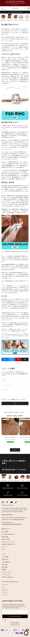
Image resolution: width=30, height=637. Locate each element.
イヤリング (4, 594)
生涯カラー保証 (5, 539)
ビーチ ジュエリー (12, 334)
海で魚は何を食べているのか (14, 469)
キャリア (4, 547)
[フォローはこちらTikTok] (16, 502)
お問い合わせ (5, 559)
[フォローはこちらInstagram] (3, 502)
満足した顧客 (5, 536)
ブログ (3, 549)
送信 (15, 403)
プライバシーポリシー (11, 373)
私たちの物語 (5, 531)
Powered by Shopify (15, 625)
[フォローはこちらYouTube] (11, 502)
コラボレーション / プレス (8, 541)
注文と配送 (4, 564)
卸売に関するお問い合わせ (8, 544)
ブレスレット (5, 589)
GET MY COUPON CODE (15, 616)
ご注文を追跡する (6, 562)
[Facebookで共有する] (5, 359)
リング (3, 587)
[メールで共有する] (25, 359)
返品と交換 (4, 567)
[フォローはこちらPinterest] (7, 502)
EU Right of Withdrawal (7, 577)
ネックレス (4, 584)
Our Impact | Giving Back (8, 534)
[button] (25, 12)
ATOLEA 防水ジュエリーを (16, 323)
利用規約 (22, 373)
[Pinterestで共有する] (18, 359)
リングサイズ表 (5, 574)
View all (15, 449)
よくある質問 (5, 557)
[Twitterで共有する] (11, 359)
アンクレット (5, 592)
